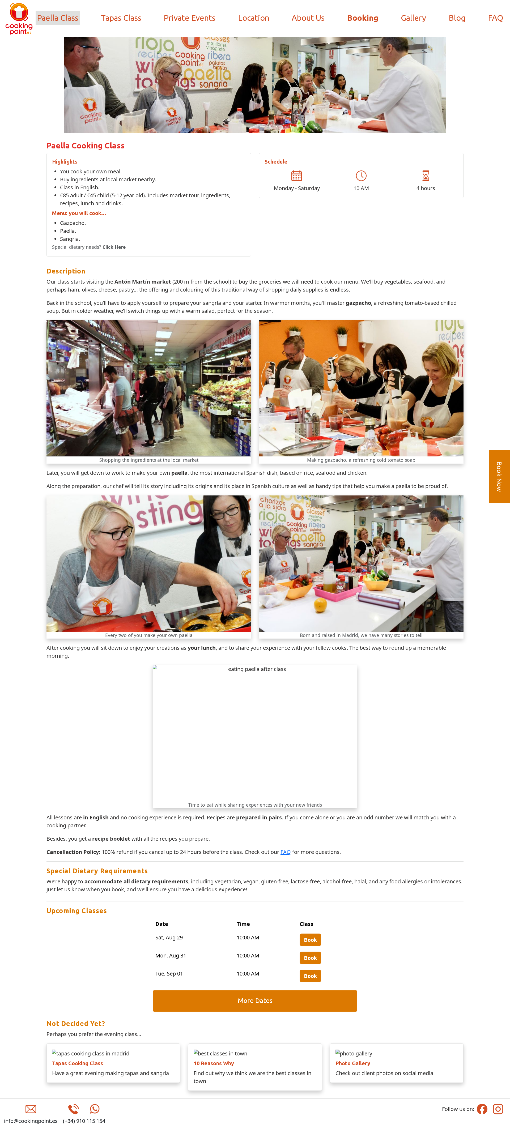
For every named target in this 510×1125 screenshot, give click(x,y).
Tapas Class (121, 17)
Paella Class (57, 17)
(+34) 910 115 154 (84, 1120)
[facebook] (482, 1108)
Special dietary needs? (89, 247)
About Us (308, 17)
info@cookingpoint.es (31, 1120)
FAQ (495, 17)
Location (253, 17)
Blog (457, 17)
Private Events (189, 17)
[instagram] (498, 1108)
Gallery (413, 17)
